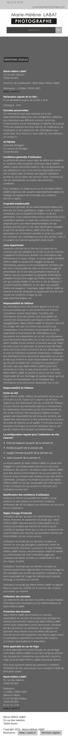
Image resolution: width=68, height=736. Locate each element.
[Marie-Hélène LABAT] (34, 18)
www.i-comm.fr (11, 91)
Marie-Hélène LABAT (33, 729)
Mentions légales (51, 732)
